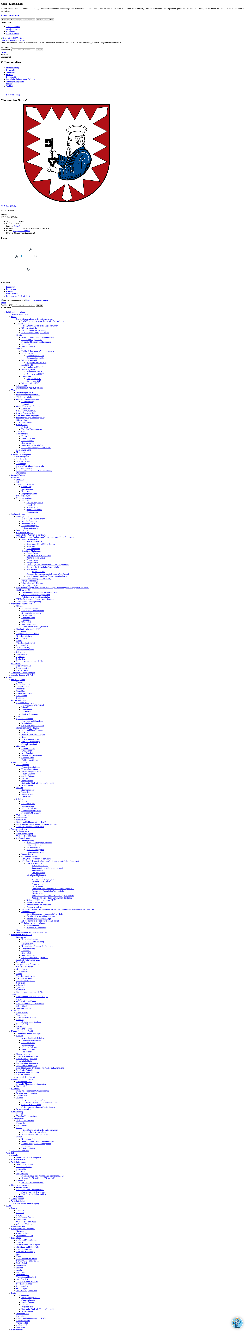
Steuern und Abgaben (25, 484)
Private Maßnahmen (29, 581)
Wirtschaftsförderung (24, 1164)
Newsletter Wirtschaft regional (28, 1157)
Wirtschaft (10, 1153)
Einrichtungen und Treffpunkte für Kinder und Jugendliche (40, 1068)
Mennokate (25, 792)
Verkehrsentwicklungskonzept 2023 (35, 597)
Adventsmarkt (27, 785)
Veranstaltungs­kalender (30, 1297)
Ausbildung (21, 464)
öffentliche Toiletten (24, 1029)
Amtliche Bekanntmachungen (23, 673)
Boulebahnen (26, 723)
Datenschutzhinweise (10, 15)
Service (14, 1208)
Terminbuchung (27, 402)
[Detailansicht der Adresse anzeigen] (66, 202)
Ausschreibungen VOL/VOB (23, 675)
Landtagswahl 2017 (34, 367)
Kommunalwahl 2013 (35, 358)
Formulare (25, 408)
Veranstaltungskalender (30, 767)
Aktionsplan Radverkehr (36, 928)
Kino (18, 716)
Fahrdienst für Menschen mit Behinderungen (39, 1102)
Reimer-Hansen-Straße (36, 558)
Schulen (19, 799)
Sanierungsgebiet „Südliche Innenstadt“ (42, 544)
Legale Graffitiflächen (25, 1070)
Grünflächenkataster (24, 636)
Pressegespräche (22, 668)
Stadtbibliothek (27, 441)
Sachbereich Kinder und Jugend (29, 1033)
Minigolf (24, 707)
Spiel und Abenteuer (24, 719)
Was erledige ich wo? (19, 314)
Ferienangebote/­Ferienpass (27, 1063)
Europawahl (26, 376)
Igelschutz (20, 657)
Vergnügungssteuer (29, 493)
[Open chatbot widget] (237, 1324)
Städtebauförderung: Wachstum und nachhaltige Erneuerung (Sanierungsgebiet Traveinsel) (52, 588)
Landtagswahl (27, 365)
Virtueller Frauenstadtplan (31, 429)
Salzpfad (24, 732)
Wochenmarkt (22, 1015)
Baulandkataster (22, 530)
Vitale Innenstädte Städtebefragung (25, 1203)
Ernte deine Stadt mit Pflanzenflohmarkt (37, 783)
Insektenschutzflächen (25, 650)
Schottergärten (22, 654)
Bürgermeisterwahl (29, 360)
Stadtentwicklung (18, 514)
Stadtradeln (25, 620)
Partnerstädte (21, 385)
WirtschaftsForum (18, 1160)
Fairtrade (19, 1020)
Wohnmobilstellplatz (24, 1235)
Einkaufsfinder (22, 1013)
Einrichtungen (22, 434)
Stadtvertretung (22, 323)
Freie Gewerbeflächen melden (33, 1194)
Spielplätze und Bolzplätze (32, 721)
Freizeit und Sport (18, 700)
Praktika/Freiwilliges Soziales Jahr (30, 466)
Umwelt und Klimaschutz (21, 604)
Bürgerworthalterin (29, 328)
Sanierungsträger (33, 546)
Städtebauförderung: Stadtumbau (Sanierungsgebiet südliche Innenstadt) (45, 537)
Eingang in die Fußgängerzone (39, 555)
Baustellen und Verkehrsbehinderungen (32, 932)
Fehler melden (12, 294)
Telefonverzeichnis (24, 397)
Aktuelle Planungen (29, 521)
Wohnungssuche (23, 831)
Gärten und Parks (23, 746)
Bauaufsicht (11, 77)
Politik (13, 317)
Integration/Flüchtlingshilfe (22, 1079)
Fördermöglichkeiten (24, 1061)
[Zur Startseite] (12, 38)
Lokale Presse (22, 670)
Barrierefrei (15, 1088)
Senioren (25, 500)
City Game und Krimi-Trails (32, 725)
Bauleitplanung (22, 516)
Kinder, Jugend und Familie (22, 1031)
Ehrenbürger (21, 691)
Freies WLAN (22, 1024)
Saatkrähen (20, 659)
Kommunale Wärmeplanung (32, 611)
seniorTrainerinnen (34, 509)
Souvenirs (20, 1212)
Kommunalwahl (27, 353)
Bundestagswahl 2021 (35, 372)
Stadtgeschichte (22, 686)
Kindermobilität (33, 925)
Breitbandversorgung (24, 833)
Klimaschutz (21, 606)
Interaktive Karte (18, 1226)
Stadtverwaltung (12, 68)
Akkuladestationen (28, 624)
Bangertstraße (32, 562)
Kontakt (9, 291)
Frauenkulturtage (28, 774)
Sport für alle (21, 1095)
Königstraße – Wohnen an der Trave (31, 535)
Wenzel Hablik (27, 794)
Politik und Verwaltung (15, 312)
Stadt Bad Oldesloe (9, 206)
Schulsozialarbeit (28, 804)
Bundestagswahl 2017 (35, 374)
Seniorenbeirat (27, 344)
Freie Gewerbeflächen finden (33, 1192)
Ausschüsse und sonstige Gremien (35, 333)
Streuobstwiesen (22, 645)
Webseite (17, 226)
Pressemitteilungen (23, 666)
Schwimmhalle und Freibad (32, 705)
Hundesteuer (26, 491)
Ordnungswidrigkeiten (15, 81)
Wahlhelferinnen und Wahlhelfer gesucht (37, 351)
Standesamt (10, 72)
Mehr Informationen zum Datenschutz (16, 45)
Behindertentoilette (24, 1109)
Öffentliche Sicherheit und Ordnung (20, 79)
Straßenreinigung (23, 496)
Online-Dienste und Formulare (28, 406)
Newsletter (20, 452)
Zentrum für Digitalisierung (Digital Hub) (38, 1178)
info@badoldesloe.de (21, 230)
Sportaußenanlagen (24, 1284)
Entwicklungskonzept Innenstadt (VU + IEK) (39, 592)
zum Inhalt (10, 31)
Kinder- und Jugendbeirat (31, 339)
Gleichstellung (22, 424)
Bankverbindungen (14, 95)
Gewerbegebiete (22, 1187)
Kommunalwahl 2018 (35, 356)
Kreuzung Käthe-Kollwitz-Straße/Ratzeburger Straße (48, 565)
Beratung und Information (26, 1093)
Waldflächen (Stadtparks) (31, 755)
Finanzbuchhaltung (24, 498)
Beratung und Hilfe (24, 1082)
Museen (19, 787)
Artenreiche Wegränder (25, 647)
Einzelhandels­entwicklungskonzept (35, 594)
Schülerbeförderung (29, 808)
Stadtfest (24, 778)
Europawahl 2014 (34, 381)
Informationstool (38, 572)
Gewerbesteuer (27, 489)
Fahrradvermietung (29, 744)
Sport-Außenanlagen (29, 714)
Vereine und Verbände (25, 1121)
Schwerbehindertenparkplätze (33, 1100)
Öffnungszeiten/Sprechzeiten (28, 395)
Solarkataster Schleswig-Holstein (34, 627)
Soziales (9, 75)
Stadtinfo (9, 86)
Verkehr (14, 994)
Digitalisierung (22, 1173)
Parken (19, 999)
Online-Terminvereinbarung (27, 399)
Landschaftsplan (22, 631)
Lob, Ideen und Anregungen (27, 415)
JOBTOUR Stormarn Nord (32, 1183)
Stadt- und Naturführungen (32, 730)
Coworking (21, 1196)
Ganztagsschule (27, 806)
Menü (3, 303)
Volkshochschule (28, 438)
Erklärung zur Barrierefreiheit (18, 296)
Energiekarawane (28, 615)
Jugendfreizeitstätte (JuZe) (31, 445)
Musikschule (21, 817)
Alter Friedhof (32, 569)
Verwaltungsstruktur (24, 422)
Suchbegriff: (6, 50)
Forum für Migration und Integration (36, 342)
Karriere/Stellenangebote (21, 454)
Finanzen (10, 84)
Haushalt (19, 480)
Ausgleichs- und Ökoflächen (27, 634)
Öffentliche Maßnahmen (31, 551)
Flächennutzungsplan (30, 526)
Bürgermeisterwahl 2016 (36, 362)
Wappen (19, 682)
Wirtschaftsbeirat (28, 346)
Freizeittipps (16, 1238)
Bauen (19, 930)
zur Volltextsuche (13, 27)
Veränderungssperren (29, 528)
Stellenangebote (22, 457)
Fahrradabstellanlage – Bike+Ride (30, 1003)
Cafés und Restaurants (25, 1233)
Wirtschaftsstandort (19, 1162)
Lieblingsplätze (17, 1330)
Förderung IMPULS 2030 (31, 813)
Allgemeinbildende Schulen (32, 1038)
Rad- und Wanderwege (30, 742)
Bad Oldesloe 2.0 (23, 590)
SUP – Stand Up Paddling (31, 739)
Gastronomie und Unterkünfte (23, 1229)
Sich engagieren (17, 1118)
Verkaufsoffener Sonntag (26, 1017)
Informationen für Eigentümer (33, 583)
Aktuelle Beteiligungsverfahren (34, 519)
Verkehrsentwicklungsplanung (28, 601)
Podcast (24, 427)
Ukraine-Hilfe (22, 1086)
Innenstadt (20, 1171)
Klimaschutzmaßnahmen (31, 613)
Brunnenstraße (32, 560)
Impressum (10, 287)
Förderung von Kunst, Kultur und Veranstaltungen (36, 824)
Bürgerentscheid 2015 (30, 383)
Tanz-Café (31, 505)
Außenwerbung (17, 1199)
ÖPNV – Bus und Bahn (26, 836)
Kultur (13, 1293)
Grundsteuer (26, 487)
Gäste (8, 1206)
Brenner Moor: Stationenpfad (33, 735)
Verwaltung (16, 390)
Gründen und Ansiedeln (20, 1185)
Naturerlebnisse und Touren (27, 728)
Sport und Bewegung (25, 702)
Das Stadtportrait (18, 679)
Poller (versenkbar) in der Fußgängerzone (38, 1107)
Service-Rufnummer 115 (26, 411)
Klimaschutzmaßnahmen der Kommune (37, 946)
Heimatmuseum (27, 443)
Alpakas (19, 1270)
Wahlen (19, 349)
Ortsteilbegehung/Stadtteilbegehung (30, 418)
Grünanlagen (21, 638)
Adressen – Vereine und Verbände (30, 827)
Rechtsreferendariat (24, 468)
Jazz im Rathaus (27, 776)
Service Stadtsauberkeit (25, 413)
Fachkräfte (20, 1180)
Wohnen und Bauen (19, 829)
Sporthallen (26, 712)
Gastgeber (20, 1231)
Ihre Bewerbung (22, 459)
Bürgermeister (22, 420)
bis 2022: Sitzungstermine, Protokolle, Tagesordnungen (43, 321)
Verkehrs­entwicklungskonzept (39, 918)
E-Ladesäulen (27, 622)
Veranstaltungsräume (29, 769)
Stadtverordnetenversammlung (33, 330)
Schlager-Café (32, 507)
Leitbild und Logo (23, 450)
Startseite (4, 54)
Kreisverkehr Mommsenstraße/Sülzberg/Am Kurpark (48, 574)
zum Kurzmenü (12, 33)
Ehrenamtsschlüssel (24, 693)
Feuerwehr (25, 436)
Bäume (19, 640)
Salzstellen (20, 652)
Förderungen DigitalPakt (31, 810)
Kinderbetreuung (23, 1054)
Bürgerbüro (10, 70)
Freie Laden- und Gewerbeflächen (30, 1190)
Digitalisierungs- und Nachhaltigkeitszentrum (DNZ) (42, 1176)
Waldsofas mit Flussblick (31, 760)
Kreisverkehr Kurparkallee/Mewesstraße (43, 567)
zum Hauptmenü (13, 29)
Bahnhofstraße (32, 553)
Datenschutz (11, 289)
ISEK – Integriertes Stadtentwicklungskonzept (35, 599)
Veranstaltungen (22, 765)
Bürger (9, 677)
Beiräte (19, 335)
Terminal (25, 404)
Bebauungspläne (28, 523)
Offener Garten (27, 758)
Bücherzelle (21, 1026)
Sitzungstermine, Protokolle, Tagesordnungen (34, 319)
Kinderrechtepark (23, 1075)
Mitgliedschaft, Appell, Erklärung (29, 388)
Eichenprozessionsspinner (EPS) (29, 661)
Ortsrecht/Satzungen (19, 475)
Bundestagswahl (28, 369)
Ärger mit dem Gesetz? (25, 1077)
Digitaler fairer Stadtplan (31, 1022)
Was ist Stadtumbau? (29, 539)
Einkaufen (15, 1010)
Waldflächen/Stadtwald (25, 643)
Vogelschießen (27, 781)
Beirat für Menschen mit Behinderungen (37, 337)
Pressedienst (16, 663)
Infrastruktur (21, 1169)
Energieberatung (28, 617)
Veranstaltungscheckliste (31, 771)
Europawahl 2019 (34, 379)
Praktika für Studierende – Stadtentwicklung (34, 470)
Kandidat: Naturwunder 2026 (28, 629)
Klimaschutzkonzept (29, 608)
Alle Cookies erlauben (45, 20)
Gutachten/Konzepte (24, 532)
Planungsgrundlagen (29, 585)
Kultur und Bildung (19, 762)
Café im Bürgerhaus (35, 503)
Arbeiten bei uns (23, 461)
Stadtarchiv (20, 431)
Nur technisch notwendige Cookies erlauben (18, 20)
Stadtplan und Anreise (25, 1217)
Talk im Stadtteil (33, 549)
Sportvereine (26, 709)
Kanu (23, 737)
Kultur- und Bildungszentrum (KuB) (36, 447)
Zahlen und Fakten (24, 1167)
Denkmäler (20, 689)
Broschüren (21, 1219)
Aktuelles (15, 1155)
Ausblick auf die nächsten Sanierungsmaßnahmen (47, 576)
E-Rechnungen (22, 482)
